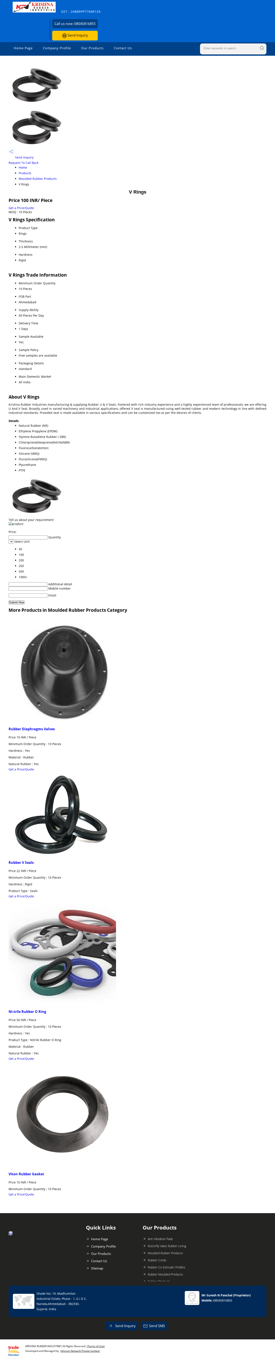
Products (25, 173)
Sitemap (97, 1268)
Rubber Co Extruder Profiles (166, 1267)
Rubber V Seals (21, 862)
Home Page (23, 48)
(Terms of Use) (96, 1346)
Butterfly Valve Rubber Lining (167, 1246)
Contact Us (123, 48)
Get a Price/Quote (21, 208)
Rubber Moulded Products (165, 1274)
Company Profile (57, 48)
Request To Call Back (23, 163)
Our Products (92, 48)
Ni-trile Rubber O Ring (27, 1011)
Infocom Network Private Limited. (80, 1351)
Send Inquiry (77, 35)
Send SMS (157, 1325)
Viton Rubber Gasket (26, 1174)
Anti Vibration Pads (160, 1239)
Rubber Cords (157, 1260)
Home (23, 167)
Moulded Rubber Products (38, 179)
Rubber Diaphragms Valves (32, 729)
